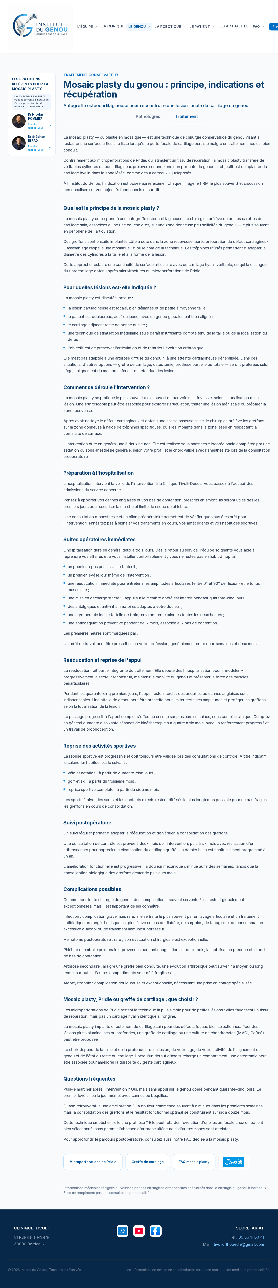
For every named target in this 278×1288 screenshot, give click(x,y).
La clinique (113, 26)
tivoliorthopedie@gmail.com (239, 1244)
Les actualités (234, 26)
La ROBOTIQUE (168, 27)
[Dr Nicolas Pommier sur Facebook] (156, 1231)
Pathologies (148, 116)
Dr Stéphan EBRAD (36, 139)
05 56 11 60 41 (251, 1237)
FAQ (257, 27)
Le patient (200, 27)
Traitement (186, 116)
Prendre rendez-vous (36, 126)
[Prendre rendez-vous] (233, 1162)
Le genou (137, 27)
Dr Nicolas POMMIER (36, 116)
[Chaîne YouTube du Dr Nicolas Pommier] (139, 1231)
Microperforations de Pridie (93, 1162)
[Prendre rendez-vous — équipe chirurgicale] (122, 1231)
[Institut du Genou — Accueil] (40, 26)
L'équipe (85, 27)
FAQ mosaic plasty (194, 1162)
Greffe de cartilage (148, 1162)
